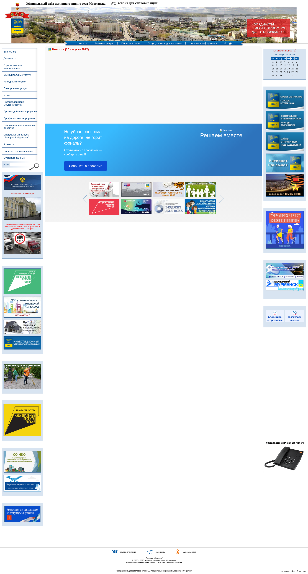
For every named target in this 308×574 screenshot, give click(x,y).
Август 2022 (285, 54)
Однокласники (189, 552)
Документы (10, 58)
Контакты (9, 144)
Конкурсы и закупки (15, 81)
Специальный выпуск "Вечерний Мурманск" (16, 136)
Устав (7, 95)
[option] (105, 198)
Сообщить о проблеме (85, 166)
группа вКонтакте (128, 552)
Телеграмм (160, 552)
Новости (82, 43)
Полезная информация (203, 43)
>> (293, 54)
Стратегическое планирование (13, 66)
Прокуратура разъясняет (18, 151)
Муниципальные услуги (17, 74)
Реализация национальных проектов (19, 126)
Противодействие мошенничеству (14, 103)
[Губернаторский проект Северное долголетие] (285, 248)
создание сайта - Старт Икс (293, 571)
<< (276, 54)
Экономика (10, 51)
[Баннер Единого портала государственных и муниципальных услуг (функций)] (22, 189)
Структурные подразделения (165, 43)
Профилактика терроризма (19, 118)
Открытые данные (14, 157)
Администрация (104, 43)
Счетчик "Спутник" (154, 558)
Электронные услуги (15, 88)
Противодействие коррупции (20, 111)
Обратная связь (130, 43)
